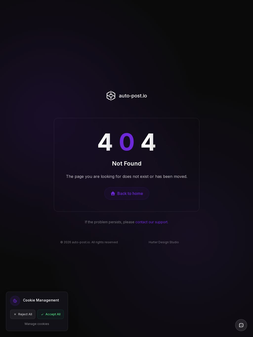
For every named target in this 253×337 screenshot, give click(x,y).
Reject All (25, 314)
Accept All (53, 314)
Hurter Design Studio (164, 242)
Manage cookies (37, 324)
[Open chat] (241, 325)
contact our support (151, 222)
